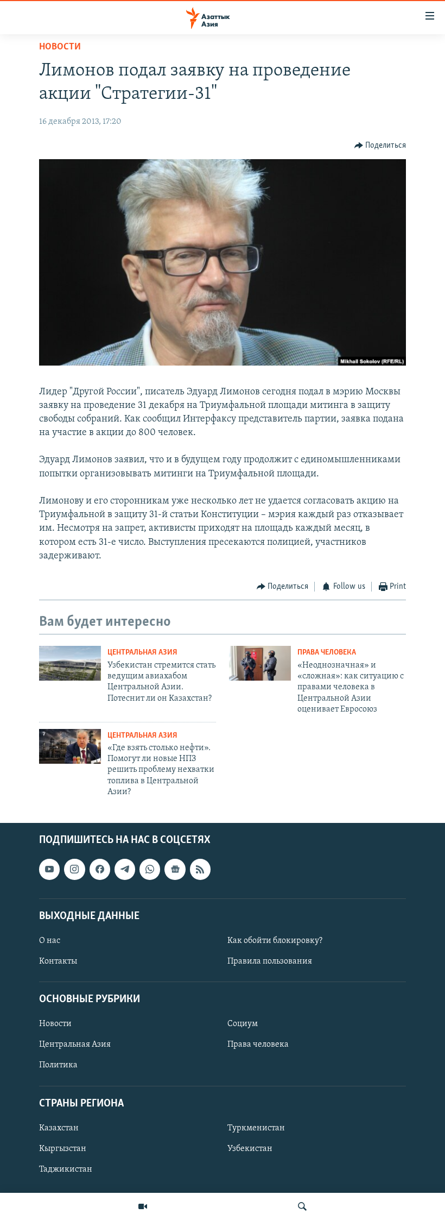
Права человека (326, 653)
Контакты (58, 961)
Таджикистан (65, 1169)
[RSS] (200, 869)
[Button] (380, 146)
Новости (60, 47)
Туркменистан (256, 1128)
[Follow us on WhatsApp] (149, 869)
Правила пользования (269, 961)
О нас (49, 940)
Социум (242, 1024)
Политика (58, 1065)
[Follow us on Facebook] (100, 869)
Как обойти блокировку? (274, 940)
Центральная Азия (142, 653)
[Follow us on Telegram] (125, 869)
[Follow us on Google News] (174, 869)
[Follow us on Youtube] (49, 869)
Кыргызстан (62, 1148)
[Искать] (302, 1206)
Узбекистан (249, 1148)
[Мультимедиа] (142, 1206)
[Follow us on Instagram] (74, 869)
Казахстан (59, 1128)
